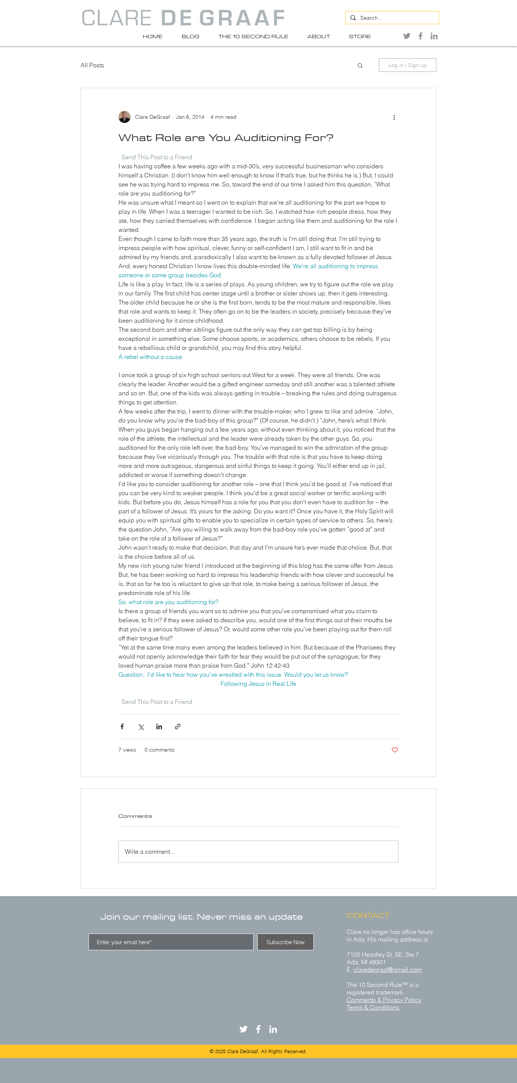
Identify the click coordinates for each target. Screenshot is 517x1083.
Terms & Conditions (373, 1007)
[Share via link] (177, 726)
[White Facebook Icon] (258, 1029)
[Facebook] (420, 36)
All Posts (92, 65)
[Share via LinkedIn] (159, 726)
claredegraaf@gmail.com (387, 969)
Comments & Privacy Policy (384, 1000)
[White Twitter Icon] (243, 1029)
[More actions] (394, 116)
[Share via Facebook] (122, 726)
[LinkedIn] (434, 36)
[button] (360, 65)
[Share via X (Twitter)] (140, 726)
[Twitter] (407, 36)
